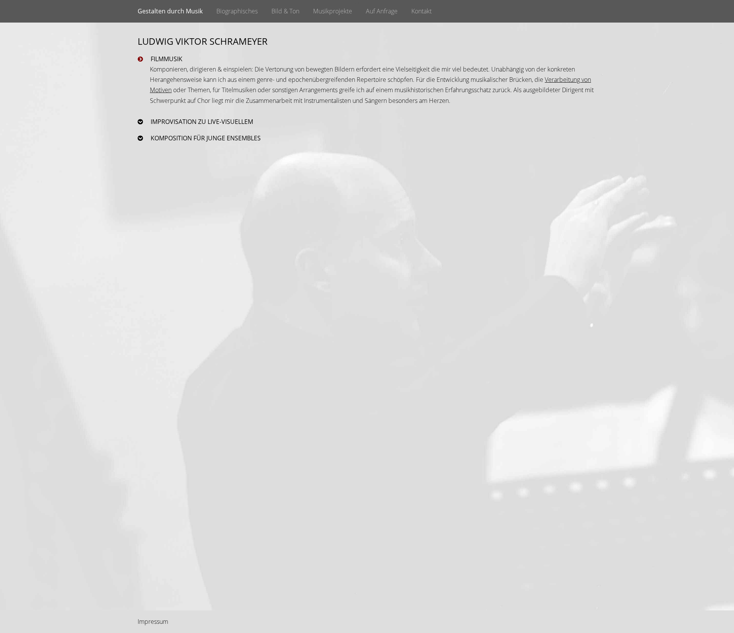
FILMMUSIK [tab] (165, 59)
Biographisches (237, 11)
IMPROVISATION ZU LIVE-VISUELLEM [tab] (201, 121)
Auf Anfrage (382, 11)
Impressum (153, 621)
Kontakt (421, 11)
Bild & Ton (285, 11)
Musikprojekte (332, 11)
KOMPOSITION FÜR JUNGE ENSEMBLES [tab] (205, 138)
